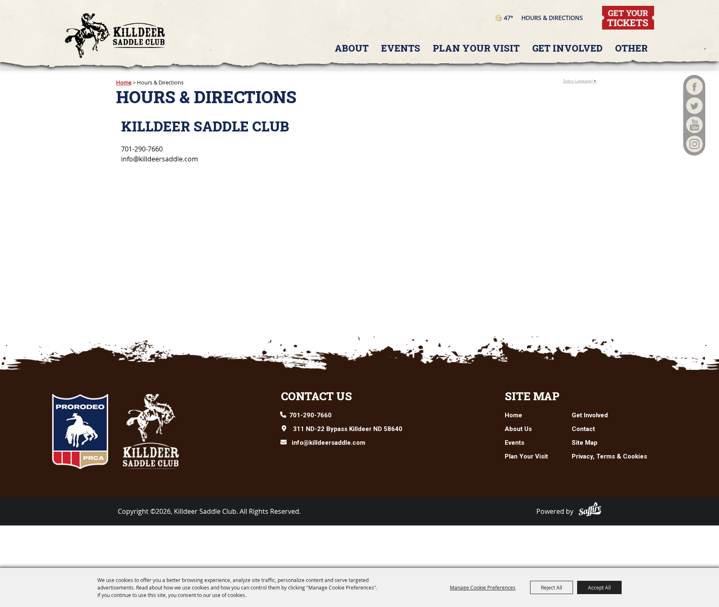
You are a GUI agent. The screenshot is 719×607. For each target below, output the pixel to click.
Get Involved (567, 48)
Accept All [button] (599, 587)
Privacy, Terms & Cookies (609, 456)
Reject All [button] (551, 587)
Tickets (613, 10)
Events (400, 48)
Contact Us (316, 396)
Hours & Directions (552, 18)
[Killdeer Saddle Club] (115, 35)
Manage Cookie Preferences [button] (483, 587)
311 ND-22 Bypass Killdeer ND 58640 (347, 429)
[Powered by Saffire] (590, 509)
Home (123, 82)
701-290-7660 (310, 415)
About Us (518, 429)
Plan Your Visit (476, 48)
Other (631, 48)
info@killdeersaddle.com (328, 442)
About (352, 48)
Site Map (532, 396)
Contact (583, 429)
